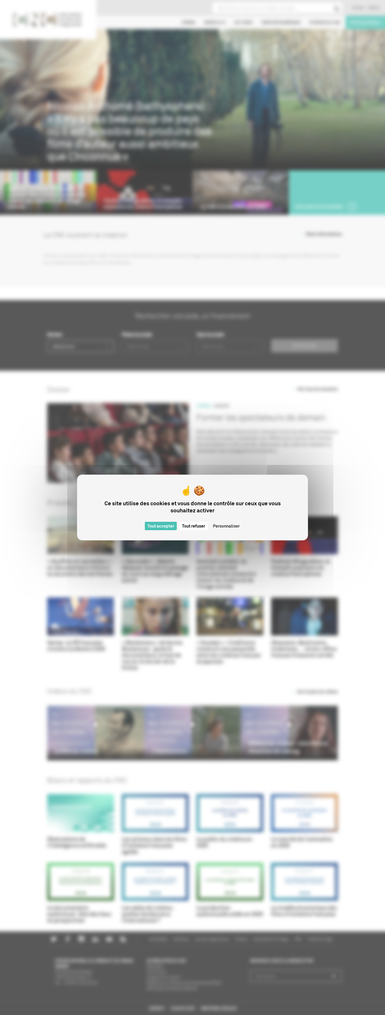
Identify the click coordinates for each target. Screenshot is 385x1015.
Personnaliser (226, 526)
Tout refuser (193, 526)
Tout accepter (160, 526)
